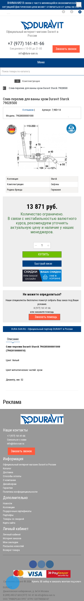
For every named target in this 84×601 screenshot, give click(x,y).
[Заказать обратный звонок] (13, 582)
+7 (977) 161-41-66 (15, 435)
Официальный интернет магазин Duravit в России (29, 464)
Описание (13, 339)
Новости (7, 503)
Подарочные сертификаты (17, 511)
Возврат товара (11, 550)
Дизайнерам (9, 484)
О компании (9, 480)
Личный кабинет (12, 534)
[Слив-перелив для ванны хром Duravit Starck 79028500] (42, 147)
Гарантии (8, 487)
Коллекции (9, 507)
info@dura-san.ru (28, 53)
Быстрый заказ (43, 263)
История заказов (12, 538)
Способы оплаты (12, 476)
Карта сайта (9, 522)
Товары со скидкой (13, 518)
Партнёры (8, 515)
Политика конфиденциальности (20, 491)
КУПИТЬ (43, 254)
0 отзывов (28, 109)
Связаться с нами (16, 439)
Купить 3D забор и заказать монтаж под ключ (56, 581)
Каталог (7, 468)
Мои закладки (10, 542)
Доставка (8, 472)
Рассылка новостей (13, 546)
